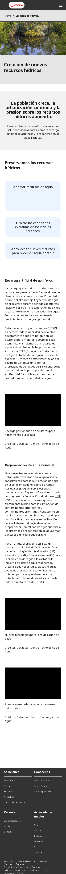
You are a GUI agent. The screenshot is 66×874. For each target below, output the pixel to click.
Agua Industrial (11, 780)
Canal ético (21, 864)
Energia (7, 786)
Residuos (8, 791)
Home (8, 15)
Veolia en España (42, 780)
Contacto (8, 831)
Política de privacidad (15, 870)
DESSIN (52, 328)
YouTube (38, 852)
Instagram (39, 835)
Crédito (8, 864)
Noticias (38, 830)
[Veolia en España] (16, 5)
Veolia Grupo (40, 786)
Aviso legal (9, 861)
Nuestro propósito (43, 791)
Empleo (7, 826)
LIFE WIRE (44, 543)
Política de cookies (40, 870)
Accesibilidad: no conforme (33, 861)
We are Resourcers (13, 820)
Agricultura (9, 796)
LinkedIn (38, 841)
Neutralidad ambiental (14, 802)
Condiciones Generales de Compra (22, 867)
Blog (36, 825)
